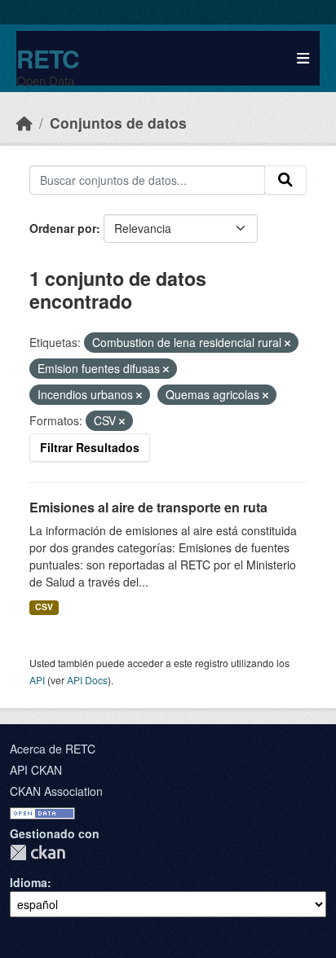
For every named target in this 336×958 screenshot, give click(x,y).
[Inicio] (24, 122)
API (37, 680)
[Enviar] (285, 180)
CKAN (37, 852)
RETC (47, 58)
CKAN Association (56, 791)
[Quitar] (287, 342)
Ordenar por (62, 228)
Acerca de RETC (52, 748)
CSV (44, 606)
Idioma (28, 882)
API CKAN (36, 770)
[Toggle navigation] (303, 58)
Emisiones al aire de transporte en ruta (148, 507)
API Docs (87, 680)
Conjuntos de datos (118, 122)
